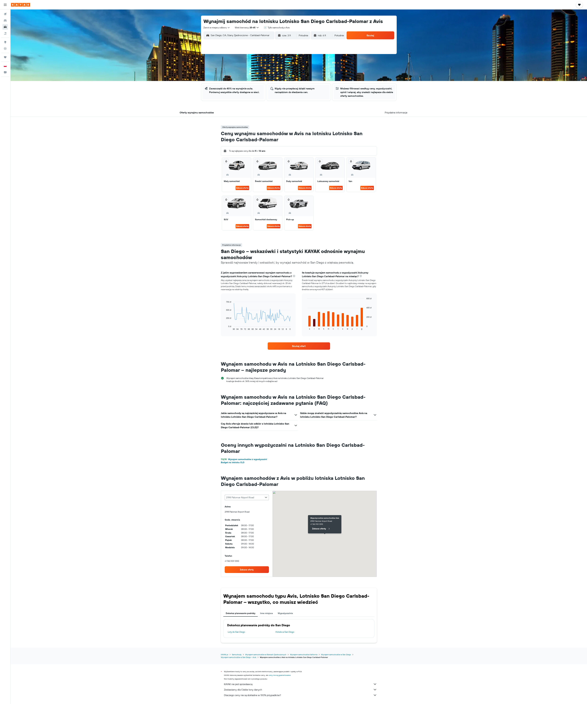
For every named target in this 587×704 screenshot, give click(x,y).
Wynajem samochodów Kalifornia (303, 654)
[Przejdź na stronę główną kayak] (20, 5)
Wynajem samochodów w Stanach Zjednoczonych (265, 654)
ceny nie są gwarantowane (280, 675)
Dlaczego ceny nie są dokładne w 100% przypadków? (252, 695)
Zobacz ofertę (242, 188)
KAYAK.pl (224, 654)
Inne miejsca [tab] (266, 613)
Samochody (237, 654)
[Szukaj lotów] (5, 14)
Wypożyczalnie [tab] (285, 613)
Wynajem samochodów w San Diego (336, 654)
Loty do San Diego (236, 632)
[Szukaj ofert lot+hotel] (5, 33)
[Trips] (5, 57)
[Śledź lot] (5, 48)
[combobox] (216, 27)
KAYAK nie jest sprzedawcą (238, 684)
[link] (299, 346)
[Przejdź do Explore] (5, 42)
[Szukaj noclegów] (5, 20)
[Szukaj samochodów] (5, 27)
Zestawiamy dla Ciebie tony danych (243, 689)
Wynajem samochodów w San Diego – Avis (238, 657)
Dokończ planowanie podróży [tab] (240, 613)
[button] (5, 4)
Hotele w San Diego (284, 632)
